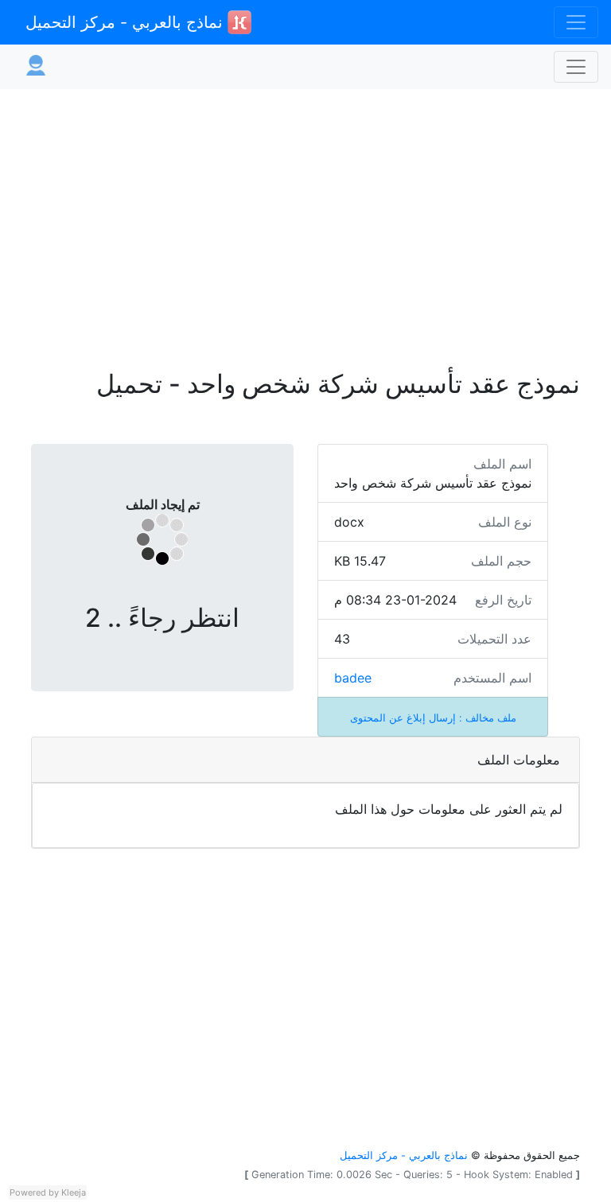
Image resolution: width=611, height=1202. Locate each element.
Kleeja (73, 1192)
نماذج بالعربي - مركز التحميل (126, 22)
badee (353, 678)
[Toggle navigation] (576, 22)
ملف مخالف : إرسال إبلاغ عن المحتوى (433, 718)
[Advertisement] (305, 219)
